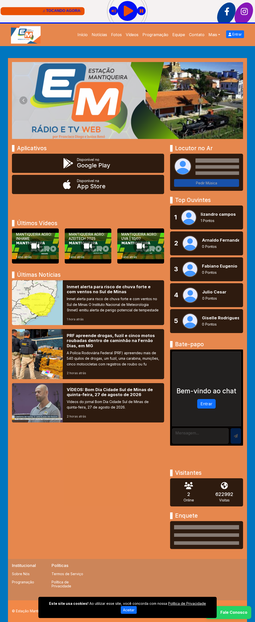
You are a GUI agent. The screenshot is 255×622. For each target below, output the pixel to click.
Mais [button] (212, 34)
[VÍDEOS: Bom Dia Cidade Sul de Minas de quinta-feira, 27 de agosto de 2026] (88, 402)
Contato (196, 34)
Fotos (116, 34)
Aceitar (128, 610)
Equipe (178, 34)
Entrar (236, 34)
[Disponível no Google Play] (88, 163)
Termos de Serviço (67, 574)
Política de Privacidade (61, 584)
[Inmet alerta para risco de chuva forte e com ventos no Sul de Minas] (88, 302)
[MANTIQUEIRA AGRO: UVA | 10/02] (140, 246)
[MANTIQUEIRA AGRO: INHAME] (35, 246)
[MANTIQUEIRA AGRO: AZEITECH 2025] (88, 246)
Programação (155, 34)
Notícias (99, 34)
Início (82, 34)
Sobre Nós (21, 574)
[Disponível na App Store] (88, 184)
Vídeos (132, 34)
